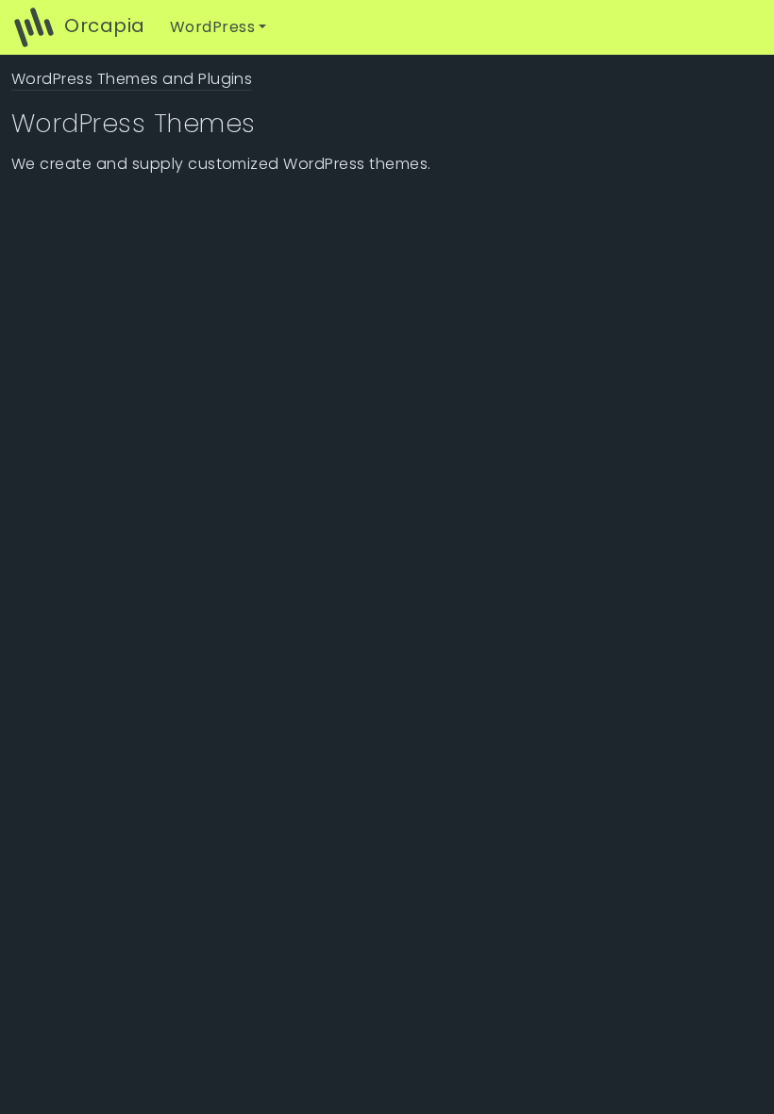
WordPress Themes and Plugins (131, 79)
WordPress (212, 27)
